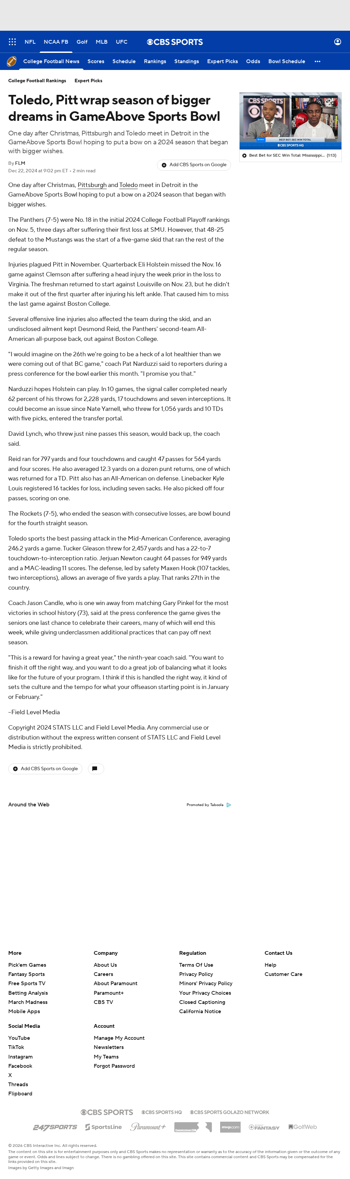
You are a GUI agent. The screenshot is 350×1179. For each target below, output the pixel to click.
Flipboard (20, 1093)
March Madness (28, 1002)
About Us (105, 965)
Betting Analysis (28, 993)
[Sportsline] (103, 1126)
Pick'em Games (27, 965)
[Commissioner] (193, 1124)
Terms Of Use (196, 965)
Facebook (20, 1066)
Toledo (128, 185)
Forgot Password (114, 1066)
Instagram (20, 1056)
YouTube (19, 1038)
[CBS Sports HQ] (162, 1111)
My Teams (106, 1056)
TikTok (16, 1047)
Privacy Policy (196, 974)
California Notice (200, 1011)
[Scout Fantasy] (264, 1126)
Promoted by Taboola (205, 805)
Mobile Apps (24, 1011)
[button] (12, 42)
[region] (290, 121)
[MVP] (230, 1124)
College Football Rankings (37, 81)
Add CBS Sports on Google (198, 165)
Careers (103, 974)
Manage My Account (119, 1038)
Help (271, 965)
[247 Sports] (55, 1125)
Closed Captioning (202, 1002)
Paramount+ (109, 993)
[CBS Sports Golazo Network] (229, 1111)
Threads (18, 1084)
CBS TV (103, 1002)
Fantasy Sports (26, 974)
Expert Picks (89, 81)
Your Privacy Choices (205, 993)
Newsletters (109, 1047)
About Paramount (115, 983)
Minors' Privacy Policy (205, 983)
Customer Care (283, 974)
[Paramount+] (148, 1125)
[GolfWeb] (302, 1127)
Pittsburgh (92, 185)
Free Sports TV (26, 983)
